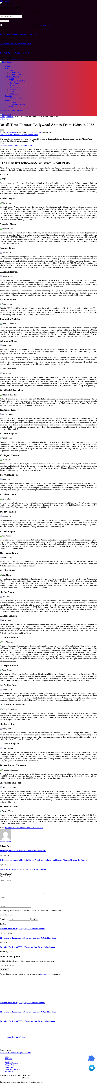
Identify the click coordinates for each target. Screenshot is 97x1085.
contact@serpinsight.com (16, 1037)
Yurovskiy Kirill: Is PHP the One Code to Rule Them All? (23, 851)
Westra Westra (12, 133)
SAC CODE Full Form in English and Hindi (18, 35)
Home (7, 66)
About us (8, 1059)
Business (8, 96)
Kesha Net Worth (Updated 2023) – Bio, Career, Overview (23, 869)
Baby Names (14, 83)
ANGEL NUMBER (17, 81)
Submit (25, 1078)
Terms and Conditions (13, 1069)
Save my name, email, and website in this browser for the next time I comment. (32, 911)
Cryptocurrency (15, 74)
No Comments (36, 133)
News (7, 68)
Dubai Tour (13, 94)
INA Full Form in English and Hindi (14, 53)
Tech (11, 70)
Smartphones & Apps (17, 104)
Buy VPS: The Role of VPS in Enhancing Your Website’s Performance (28, 947)
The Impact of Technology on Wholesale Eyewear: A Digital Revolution (28, 938)
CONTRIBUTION (11, 106)
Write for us (9, 1071)
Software (12, 102)
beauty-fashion (14, 87)
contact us (8, 1061)
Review (8, 100)
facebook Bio (14, 89)
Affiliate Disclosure (12, 1063)
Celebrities (4, 119)
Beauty (12, 85)
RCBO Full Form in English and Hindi (15, 44)
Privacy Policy (45, 25)
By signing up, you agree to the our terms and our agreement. (31, 25)
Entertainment (12, 77)
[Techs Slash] (5, 62)
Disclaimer (9, 1067)
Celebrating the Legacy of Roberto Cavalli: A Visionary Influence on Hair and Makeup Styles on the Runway (44, 860)
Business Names (15, 98)
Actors (11, 79)
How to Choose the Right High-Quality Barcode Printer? (22, 929)
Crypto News (14, 72)
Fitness (12, 91)
